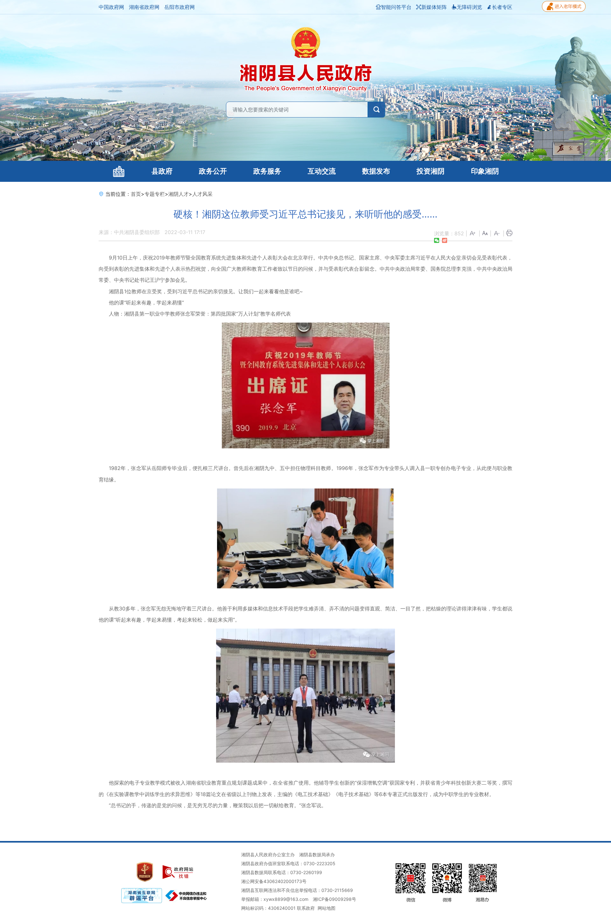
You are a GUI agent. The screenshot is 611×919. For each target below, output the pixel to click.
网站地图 (326, 908)
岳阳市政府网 (179, 7)
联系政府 (306, 908)
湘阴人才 (178, 194)
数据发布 (376, 171)
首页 (136, 194)
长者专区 (502, 7)
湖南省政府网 (144, 7)
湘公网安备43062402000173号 (273, 881)
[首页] (118, 171)
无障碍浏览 (469, 7)
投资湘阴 (431, 171)
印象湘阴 (485, 171)
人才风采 (202, 194)
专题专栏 (154, 194)
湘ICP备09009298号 (334, 899)
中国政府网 (111, 7)
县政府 (161, 171)
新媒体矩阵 (434, 7)
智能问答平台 (396, 7)
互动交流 (322, 171)
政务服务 (267, 171)
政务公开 (213, 171)
